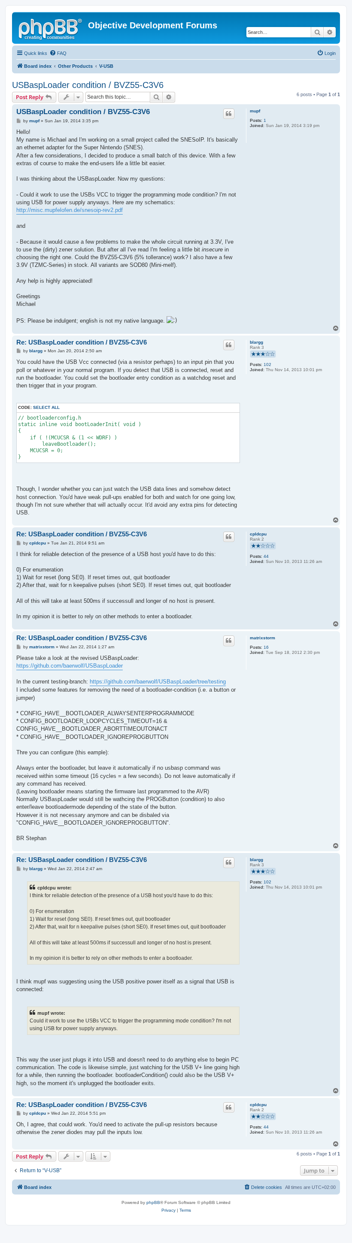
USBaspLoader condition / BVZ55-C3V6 (88, 85)
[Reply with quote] (228, 114)
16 (266, 647)
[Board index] (51, 28)
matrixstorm (262, 637)
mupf (255, 111)
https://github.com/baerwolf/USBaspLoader (69, 665)
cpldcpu (258, 534)
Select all (46, 407)
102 (267, 364)
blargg (256, 342)
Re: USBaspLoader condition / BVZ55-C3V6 (81, 342)
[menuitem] (58, 53)
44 (266, 556)
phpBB (153, 1202)
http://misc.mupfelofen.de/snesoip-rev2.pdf (69, 210)
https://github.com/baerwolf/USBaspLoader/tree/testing (158, 681)
